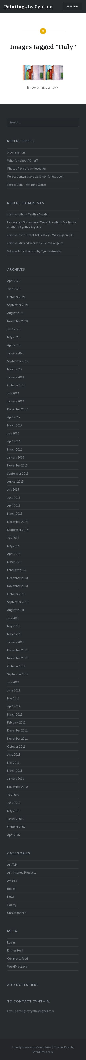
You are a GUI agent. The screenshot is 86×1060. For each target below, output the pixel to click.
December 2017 (17, 409)
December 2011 (17, 730)
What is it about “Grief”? (22, 160)
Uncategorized (16, 912)
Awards (12, 880)
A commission (16, 152)
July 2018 (13, 393)
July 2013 (13, 618)
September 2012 (17, 674)
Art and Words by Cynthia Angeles (41, 243)
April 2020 (13, 345)
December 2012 (17, 650)
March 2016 (14, 449)
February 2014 (16, 570)
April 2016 (13, 441)
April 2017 (13, 417)
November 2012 (17, 658)
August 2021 (15, 313)
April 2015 (13, 505)
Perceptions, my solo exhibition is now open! (35, 176)
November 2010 (17, 786)
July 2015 (13, 489)
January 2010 (15, 818)
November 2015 (17, 465)
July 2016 (13, 433)
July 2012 (13, 682)
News (10, 896)
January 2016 (15, 457)
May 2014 (13, 546)
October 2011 (16, 746)
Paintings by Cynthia (28, 7)
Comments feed (17, 958)
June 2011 (13, 754)
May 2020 (13, 337)
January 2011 (15, 778)
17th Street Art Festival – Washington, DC (46, 235)
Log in (11, 942)
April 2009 (13, 835)
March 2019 (14, 369)
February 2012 (16, 722)
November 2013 (17, 586)
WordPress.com (43, 1051)
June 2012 (13, 690)
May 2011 (13, 762)
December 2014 (17, 521)
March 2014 (14, 561)
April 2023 (13, 281)
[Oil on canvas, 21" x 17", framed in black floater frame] (33, 72)
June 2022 (13, 288)
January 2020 (15, 353)
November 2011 (17, 738)
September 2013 (17, 602)
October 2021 (16, 297)
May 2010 (13, 811)
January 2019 (15, 377)
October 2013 (16, 594)
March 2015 (14, 513)
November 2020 (17, 321)
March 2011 (14, 770)
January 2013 (15, 642)
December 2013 (17, 578)
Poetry (11, 904)
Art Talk (12, 864)
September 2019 (17, 361)
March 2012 (14, 714)
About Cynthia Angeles (34, 214)
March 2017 (14, 425)
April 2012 (13, 706)
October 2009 (16, 826)
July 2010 (13, 794)
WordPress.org (17, 966)
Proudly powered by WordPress (32, 1047)
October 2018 (16, 385)
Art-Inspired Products (21, 872)
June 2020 (13, 329)
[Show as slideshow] (43, 87)
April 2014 (13, 553)
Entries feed (15, 950)
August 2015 (15, 481)
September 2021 (17, 305)
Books (11, 888)
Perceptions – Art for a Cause (26, 184)
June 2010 (13, 802)
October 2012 (16, 666)
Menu (74, 6)
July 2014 (13, 537)
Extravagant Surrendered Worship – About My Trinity (41, 222)
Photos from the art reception (27, 168)
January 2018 (15, 401)
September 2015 (17, 473)
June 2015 (13, 497)
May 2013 (13, 626)
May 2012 (13, 698)
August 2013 (15, 610)
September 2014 (17, 529)
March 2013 (14, 634)
